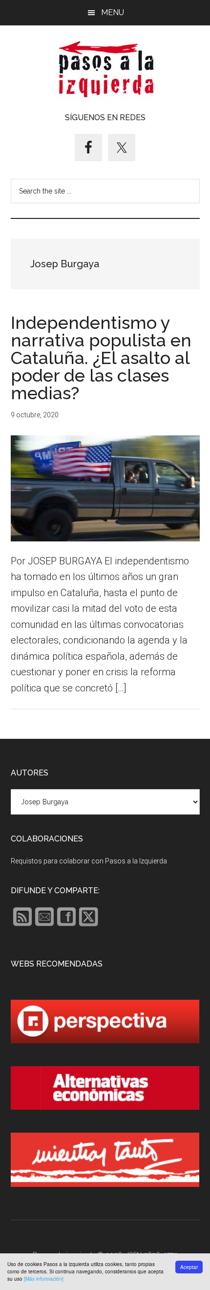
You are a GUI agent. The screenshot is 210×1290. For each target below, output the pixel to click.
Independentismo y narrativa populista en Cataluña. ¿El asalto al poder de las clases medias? (101, 357)
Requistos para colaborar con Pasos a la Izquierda (89, 861)
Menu (112, 12)
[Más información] (43, 1278)
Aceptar (189, 1267)
